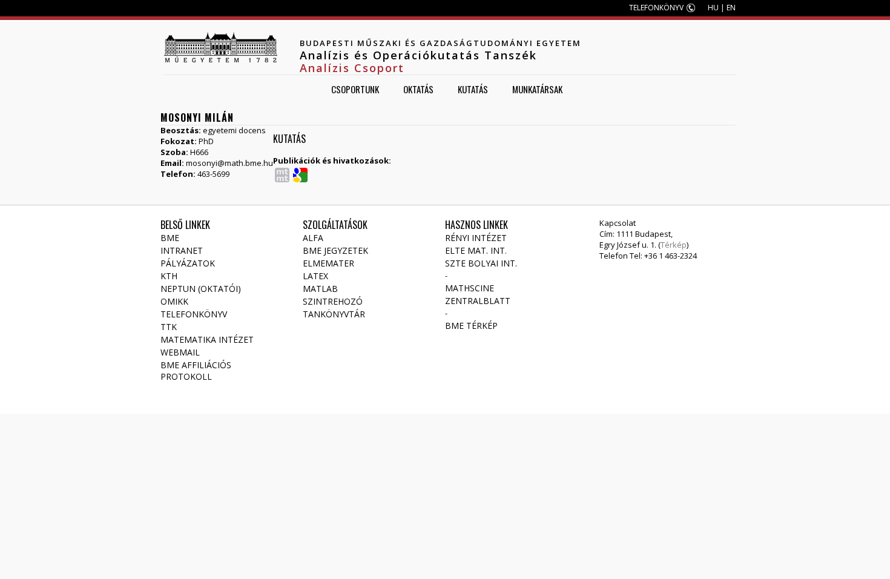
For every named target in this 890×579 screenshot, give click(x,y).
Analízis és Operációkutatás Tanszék (418, 55)
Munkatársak (537, 89)
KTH (168, 276)
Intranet (181, 250)
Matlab (320, 288)
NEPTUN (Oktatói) (200, 288)
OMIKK (174, 301)
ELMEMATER (328, 263)
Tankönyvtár (334, 314)
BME (169, 237)
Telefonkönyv (193, 314)
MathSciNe (469, 288)
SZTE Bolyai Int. (481, 263)
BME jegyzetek (335, 250)
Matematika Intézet (207, 339)
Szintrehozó (333, 301)
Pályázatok (187, 263)
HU (713, 7)
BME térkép (471, 325)
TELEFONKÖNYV (656, 7)
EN (731, 7)
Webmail (180, 352)
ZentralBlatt (477, 300)
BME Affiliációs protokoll (195, 370)
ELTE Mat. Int (475, 250)
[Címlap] (220, 47)
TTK (168, 327)
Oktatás (418, 89)
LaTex (315, 276)
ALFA (313, 237)
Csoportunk (355, 89)
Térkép (674, 244)
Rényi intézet (476, 237)
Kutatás (473, 89)
